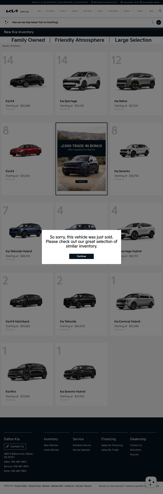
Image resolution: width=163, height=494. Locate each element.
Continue (81, 256)
